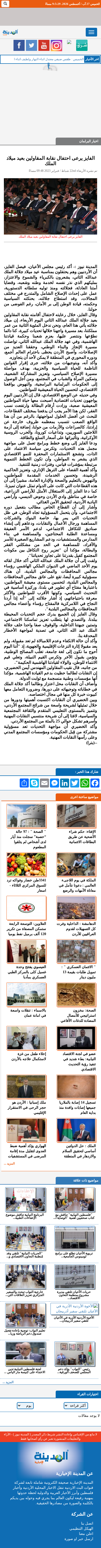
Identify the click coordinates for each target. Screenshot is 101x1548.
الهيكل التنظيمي (81, 1529)
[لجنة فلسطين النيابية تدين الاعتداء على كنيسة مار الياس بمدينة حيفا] (25, 1353)
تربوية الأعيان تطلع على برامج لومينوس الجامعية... (74, 1254)
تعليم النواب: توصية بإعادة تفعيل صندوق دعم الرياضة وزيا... (24, 1332)
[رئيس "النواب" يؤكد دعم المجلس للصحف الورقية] (74, 1353)
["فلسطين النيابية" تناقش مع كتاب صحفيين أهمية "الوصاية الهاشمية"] (74, 1199)
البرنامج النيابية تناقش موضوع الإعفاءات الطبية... (25, 1216)
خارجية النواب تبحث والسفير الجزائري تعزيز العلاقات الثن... (24, 1293)
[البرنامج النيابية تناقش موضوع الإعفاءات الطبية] (25, 1199)
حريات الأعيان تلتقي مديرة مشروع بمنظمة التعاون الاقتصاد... (74, 1295)
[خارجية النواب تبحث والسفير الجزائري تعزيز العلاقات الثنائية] (25, 1276)
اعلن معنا (86, 1534)
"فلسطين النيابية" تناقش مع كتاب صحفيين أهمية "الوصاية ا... (74, 1216)
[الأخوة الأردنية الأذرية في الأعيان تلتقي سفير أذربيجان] (74, 1309)
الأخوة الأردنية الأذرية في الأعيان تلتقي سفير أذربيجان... (74, 1319)
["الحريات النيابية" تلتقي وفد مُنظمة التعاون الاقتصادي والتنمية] (25, 1238)
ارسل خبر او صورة (78, 1539)
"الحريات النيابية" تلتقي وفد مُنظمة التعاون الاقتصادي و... (24, 1254)
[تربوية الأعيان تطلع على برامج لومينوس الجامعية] (74, 1238)
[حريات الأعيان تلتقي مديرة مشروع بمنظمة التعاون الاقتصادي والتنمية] (74, 1276)
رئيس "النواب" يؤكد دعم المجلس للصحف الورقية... (74, 1370)
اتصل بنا (87, 1523)
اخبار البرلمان (88, 141)
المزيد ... (9, 1163)
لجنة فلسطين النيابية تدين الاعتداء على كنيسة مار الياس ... (24, 1370)
